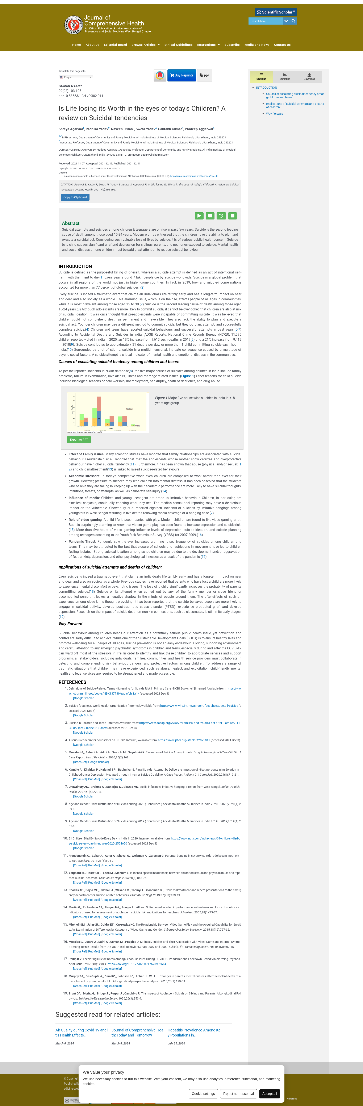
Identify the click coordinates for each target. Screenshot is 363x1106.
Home (76, 44)
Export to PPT (79, 439)
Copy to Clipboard (75, 197)
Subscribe (232, 44)
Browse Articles (144, 44)
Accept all (269, 1093)
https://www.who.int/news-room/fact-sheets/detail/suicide (199, 705)
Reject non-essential (238, 1093)
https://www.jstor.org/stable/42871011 (184, 740)
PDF (206, 75)
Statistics (285, 78)
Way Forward (275, 113)
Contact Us (282, 44)
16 (200, 535)
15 (72, 530)
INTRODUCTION (266, 87)
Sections (261, 78)
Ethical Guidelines (178, 44)
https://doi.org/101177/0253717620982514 (137, 964)
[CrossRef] (80, 762)
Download (309, 78)
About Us (92, 44)
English (68, 77)
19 (61, 617)
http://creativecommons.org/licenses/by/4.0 (193, 176)
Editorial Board (115, 44)
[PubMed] (93, 779)
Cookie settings (203, 1093)
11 (132, 464)
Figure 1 (187, 376)
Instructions (206, 44)
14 (164, 491)
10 (70, 350)
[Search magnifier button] (293, 21)
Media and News (257, 44)
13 (110, 469)
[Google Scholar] (84, 698)
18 (92, 592)
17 (203, 557)
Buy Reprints (183, 75)
